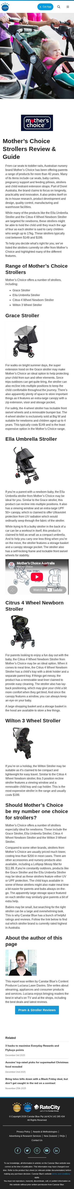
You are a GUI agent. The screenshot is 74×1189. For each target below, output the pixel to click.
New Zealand (50, 1136)
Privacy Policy (23, 1131)
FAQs (62, 1136)
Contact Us (37, 1140)
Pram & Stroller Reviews (37, 1010)
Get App (47, 6)
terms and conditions (61, 1174)
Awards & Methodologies (45, 1131)
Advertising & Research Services (25, 1136)
